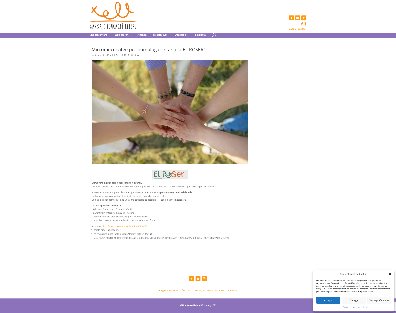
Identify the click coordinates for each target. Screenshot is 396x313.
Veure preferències (379, 300)
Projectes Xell (159, 35)
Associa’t (180, 35)
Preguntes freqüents (168, 291)
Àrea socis (187, 291)
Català (292, 29)
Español (302, 29)
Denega (354, 300)
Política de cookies (216, 291)
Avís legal (199, 291)
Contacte (232, 291)
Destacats (136, 55)
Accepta (328, 300)
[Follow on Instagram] (303, 17)
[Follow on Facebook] (291, 17)
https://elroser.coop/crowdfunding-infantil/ (123, 226)
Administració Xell (104, 55)
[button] (389, 274)
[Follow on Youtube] (297, 17)
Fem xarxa (200, 35)
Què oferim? (122, 35)
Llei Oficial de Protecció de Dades (354, 307)
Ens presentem (98, 35)
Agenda (142, 35)
